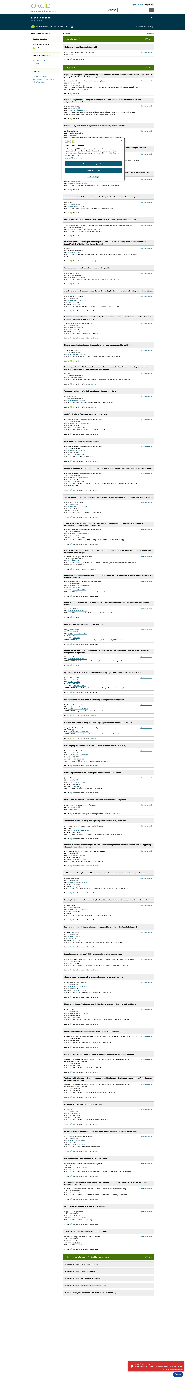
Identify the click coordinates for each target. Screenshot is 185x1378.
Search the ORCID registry (111, 10)
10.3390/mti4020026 (74, 561)
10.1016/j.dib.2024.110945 (76, 206)
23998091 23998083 (79, 859)
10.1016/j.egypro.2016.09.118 (77, 909)
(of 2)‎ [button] (94, 261)
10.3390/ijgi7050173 (74, 809)
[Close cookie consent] (122, 140)
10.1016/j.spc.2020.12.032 (76, 327)
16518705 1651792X (79, 1218)
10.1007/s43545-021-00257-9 (77, 354)
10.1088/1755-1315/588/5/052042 (78, 477)
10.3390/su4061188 (74, 1113)
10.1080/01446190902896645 (77, 1140)
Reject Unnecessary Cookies (93, 164)
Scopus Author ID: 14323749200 (43, 79)
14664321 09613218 (79, 990)
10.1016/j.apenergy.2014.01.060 (78, 1013)
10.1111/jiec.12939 (74, 682)
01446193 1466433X (79, 1145)
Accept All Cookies (93, 170)
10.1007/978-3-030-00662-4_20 (77, 611)
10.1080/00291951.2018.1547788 (78, 755)
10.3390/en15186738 (74, 252)
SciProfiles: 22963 (39, 82)
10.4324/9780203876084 (80, 1168)
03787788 (76, 638)
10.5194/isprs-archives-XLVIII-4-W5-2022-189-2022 (84, 229)
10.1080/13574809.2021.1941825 (78, 277)
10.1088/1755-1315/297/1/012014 (78, 586)
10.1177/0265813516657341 (76, 855)
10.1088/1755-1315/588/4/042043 (78, 423)
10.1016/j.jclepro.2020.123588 (77, 300)
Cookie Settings (93, 177)
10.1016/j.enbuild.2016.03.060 (77, 882)
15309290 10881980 (79, 686)
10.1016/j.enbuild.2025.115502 (77, 183)
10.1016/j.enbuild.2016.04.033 (77, 936)
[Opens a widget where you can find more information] (177, 1374)
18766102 (76, 913)
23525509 (76, 331)
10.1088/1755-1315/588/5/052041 (78, 534)
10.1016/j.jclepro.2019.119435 (77, 506)
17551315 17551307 (79, 427)
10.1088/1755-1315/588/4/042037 (78, 450)
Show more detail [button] (146, 52)
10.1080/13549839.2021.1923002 (78, 400)
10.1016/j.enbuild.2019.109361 (77, 634)
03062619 (76, 1017)
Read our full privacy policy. (74, 158)
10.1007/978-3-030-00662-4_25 (77, 659)
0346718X (76, 1243)
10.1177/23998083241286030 (77, 85)
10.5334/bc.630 (72, 135)
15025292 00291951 (79, 759)
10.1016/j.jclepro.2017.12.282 (77, 782)
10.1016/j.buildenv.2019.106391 (78, 709)
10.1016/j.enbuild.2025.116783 (77, 110)
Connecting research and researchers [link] (44, 11)
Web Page (36, 63)
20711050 (76, 1117)
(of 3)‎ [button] (118, 814)
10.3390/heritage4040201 (76, 377)
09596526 (76, 304)
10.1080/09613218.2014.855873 (78, 986)
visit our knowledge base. (174, 1366)
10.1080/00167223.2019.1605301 (78, 732)
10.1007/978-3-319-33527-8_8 (82, 830)
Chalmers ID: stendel (40, 76)
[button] (150, 33)
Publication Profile (39, 60)
